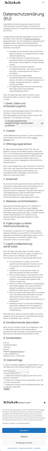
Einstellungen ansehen (24, 443)
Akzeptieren (24, 430)
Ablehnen (24, 437)
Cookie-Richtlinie (13, 448)
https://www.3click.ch (32, 39)
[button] (45, 403)
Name (5, 371)
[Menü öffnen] (43, 2)
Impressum (37, 448)
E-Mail (5, 373)
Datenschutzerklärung (26, 448)
